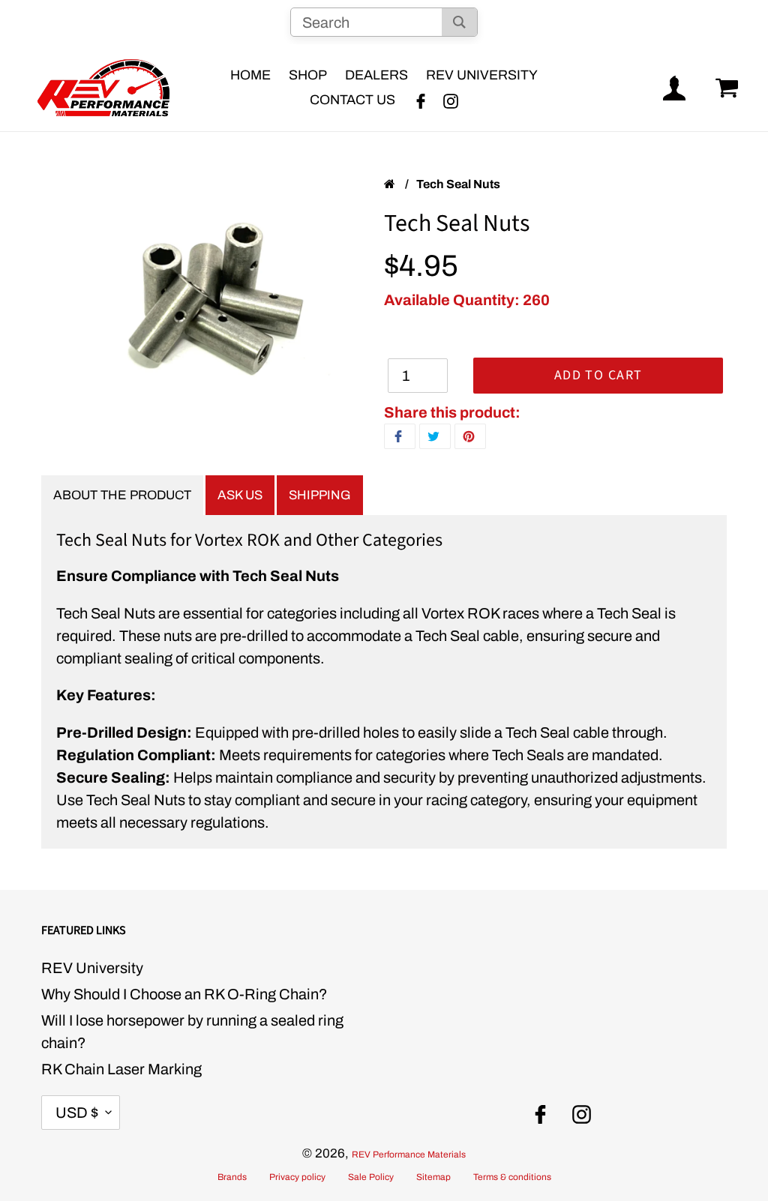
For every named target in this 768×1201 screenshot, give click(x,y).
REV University (92, 968)
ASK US (240, 495)
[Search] (459, 22)
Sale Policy (371, 1177)
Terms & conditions (512, 1177)
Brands (232, 1177)
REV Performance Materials (409, 1154)
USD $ (77, 1112)
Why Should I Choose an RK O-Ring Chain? (184, 994)
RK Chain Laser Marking (121, 1069)
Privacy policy (297, 1177)
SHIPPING (320, 495)
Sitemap (433, 1177)
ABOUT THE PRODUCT (122, 495)
